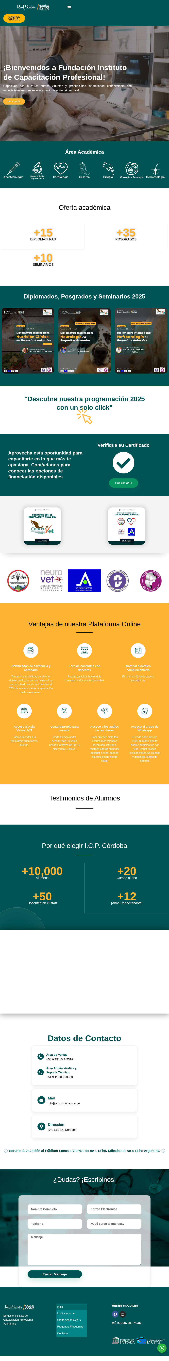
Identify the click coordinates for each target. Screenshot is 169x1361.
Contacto (62, 1333)
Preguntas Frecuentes (70, 1326)
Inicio (60, 1306)
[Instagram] (122, 1314)
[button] (69, 7)
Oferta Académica (67, 1320)
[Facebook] (115, 1314)
